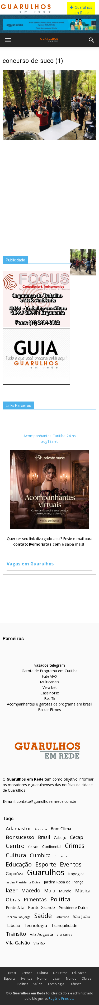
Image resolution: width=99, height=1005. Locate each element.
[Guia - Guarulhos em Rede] (36, 383)
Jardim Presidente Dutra (23, 882)
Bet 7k (49, 698)
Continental (51, 846)
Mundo (65, 890)
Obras (13, 899)
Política (60, 899)
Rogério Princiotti (61, 998)
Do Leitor (61, 856)
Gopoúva (14, 874)
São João (81, 916)
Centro (15, 846)
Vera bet (50, 687)
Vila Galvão (18, 943)
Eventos (71, 864)
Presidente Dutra (73, 907)
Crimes (74, 846)
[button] (91, 40)
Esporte (45, 864)
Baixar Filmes (49, 709)
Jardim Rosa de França (63, 881)
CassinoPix (49, 692)
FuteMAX (49, 676)
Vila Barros (64, 935)
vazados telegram (49, 665)
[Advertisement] (49, 194)
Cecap (76, 837)
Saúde (43, 916)
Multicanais (49, 681)
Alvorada (41, 829)
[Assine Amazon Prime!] (49, 24)
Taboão (13, 925)
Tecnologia (35, 925)
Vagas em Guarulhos (30, 563)
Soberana (62, 917)
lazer (11, 890)
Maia (49, 890)
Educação (19, 864)
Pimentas (35, 899)
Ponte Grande (41, 907)
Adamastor (18, 828)
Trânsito (16, 934)
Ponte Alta (15, 907)
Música (83, 890)
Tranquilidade (64, 925)
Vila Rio (39, 943)
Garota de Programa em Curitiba (50, 670)
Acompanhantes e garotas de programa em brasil (49, 704)
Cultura (16, 855)
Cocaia (33, 847)
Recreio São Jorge (18, 917)
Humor (42, 978)
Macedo (30, 890)
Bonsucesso (20, 837)
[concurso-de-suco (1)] (49, 139)
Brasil (44, 837)
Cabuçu (60, 837)
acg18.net (49, 441)
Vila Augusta (41, 934)
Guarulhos (45, 872)
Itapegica (76, 873)
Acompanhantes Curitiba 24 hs (49, 435)
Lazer (57, 978)
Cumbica (40, 855)
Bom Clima (61, 829)
